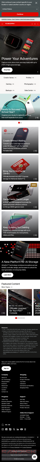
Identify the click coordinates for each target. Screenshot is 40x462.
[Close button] (36, 3)
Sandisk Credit (6, 403)
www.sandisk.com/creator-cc (10, 352)
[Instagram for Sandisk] (3, 429)
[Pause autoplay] (38, 72)
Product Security (25, 407)
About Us (4, 377)
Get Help (22, 399)
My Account (23, 377)
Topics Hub (5, 399)
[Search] (37, 23)
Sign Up (6, 368)
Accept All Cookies (19, 459)
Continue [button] (20, 14)
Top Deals (23, 381)
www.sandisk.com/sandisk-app (11, 340)
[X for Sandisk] (14, 429)
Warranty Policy (24, 401)
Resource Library (25, 405)
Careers (4, 390)
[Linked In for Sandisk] (18, 429)
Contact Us (5, 392)
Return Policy (24, 403)
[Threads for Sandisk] (25, 429)
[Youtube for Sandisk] (21, 429)
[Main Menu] (2, 23)
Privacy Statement (15, 447)
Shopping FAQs (24, 388)
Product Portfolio (25, 379)
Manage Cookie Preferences (19, 451)
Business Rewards (7, 405)
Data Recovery (6, 407)
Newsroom (5, 385)
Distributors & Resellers (27, 385)
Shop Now (7, 70)
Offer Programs (6, 409)
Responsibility (6, 381)
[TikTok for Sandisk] (10, 429)
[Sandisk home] (10, 23)
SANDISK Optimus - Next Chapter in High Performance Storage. (18, 19)
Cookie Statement (27, 447)
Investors (4, 383)
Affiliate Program (6, 412)
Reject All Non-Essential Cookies (19, 455)
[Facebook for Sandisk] (6, 429)
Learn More (7, 275)
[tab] (19, 123)
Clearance (23, 383)
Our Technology (6, 379)
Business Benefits (7, 401)
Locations (4, 388)
